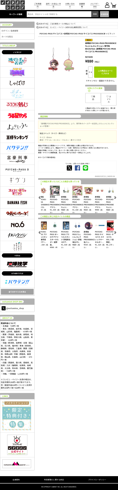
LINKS (5, 396)
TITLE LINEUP (8, 45)
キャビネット (109, 33)
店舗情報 (82, 5)
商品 (93, 97)
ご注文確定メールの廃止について (63, 23)
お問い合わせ (70, 5)
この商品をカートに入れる (105, 72)
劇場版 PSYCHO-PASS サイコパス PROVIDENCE (84, 33)
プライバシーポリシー (97, 479)
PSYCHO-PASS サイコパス (51, 33)
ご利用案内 (37, 5)
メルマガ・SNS (95, 5)
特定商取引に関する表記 (54, 479)
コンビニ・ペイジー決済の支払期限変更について (69, 27)
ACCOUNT (7, 24)
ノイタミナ (17, 52)
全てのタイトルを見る (17, 291)
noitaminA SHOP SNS (12, 301)
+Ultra (17, 255)
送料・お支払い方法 (53, 5)
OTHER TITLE (17, 273)
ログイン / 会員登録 (10, 30)
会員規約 (16, 479)
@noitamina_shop (15, 308)
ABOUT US (7, 318)
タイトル (109, 99)
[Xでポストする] (69, 168)
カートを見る (7, 36)
